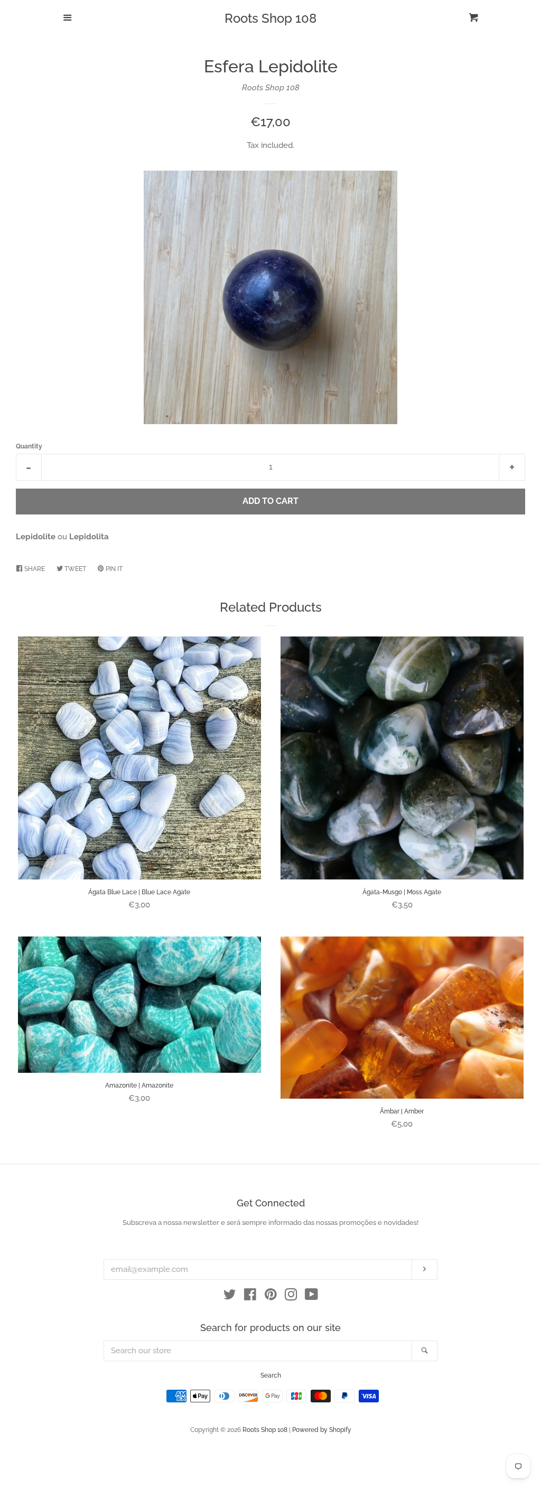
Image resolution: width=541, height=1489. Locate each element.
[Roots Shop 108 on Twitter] (229, 1296)
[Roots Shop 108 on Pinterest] (270, 1296)
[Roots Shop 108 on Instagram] (291, 1296)
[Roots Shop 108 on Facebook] (250, 1296)
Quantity (29, 446)
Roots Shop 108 (270, 18)
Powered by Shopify (321, 1430)
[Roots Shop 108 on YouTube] (311, 1296)
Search (270, 1375)
